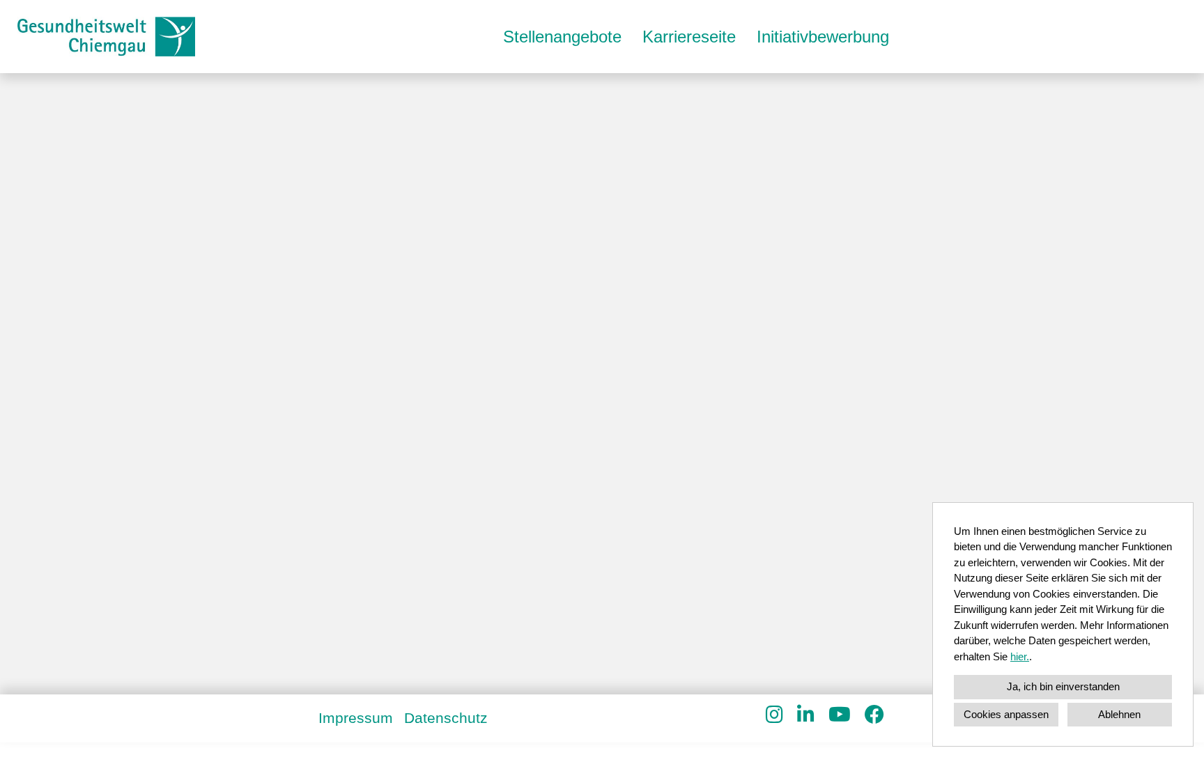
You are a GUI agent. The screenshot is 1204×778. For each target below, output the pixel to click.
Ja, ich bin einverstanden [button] (1063, 686)
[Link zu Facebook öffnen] (874, 715)
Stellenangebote (562, 36)
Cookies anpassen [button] (1006, 714)
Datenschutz (446, 718)
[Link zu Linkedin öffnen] (806, 715)
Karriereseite (689, 36)
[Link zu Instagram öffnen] (774, 715)
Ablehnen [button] (1119, 714)
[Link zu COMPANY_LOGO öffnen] (106, 36)
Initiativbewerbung (823, 36)
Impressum (355, 718)
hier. (1019, 656)
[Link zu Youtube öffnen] (839, 715)
